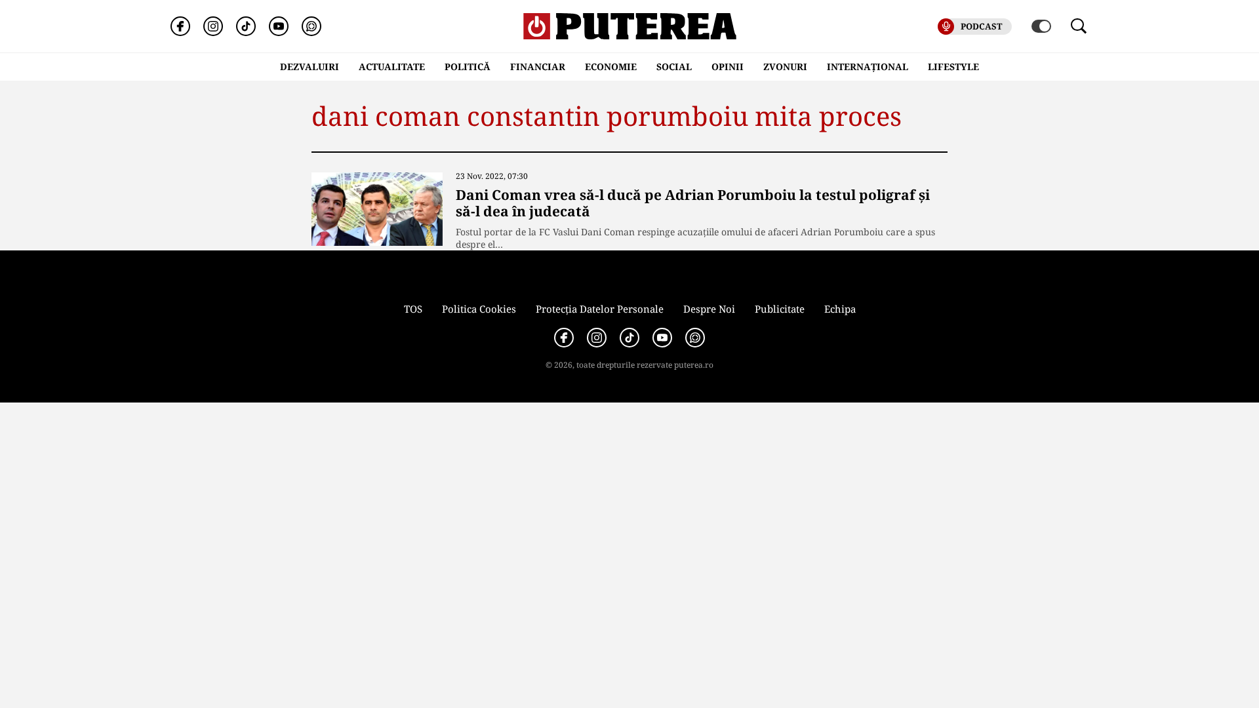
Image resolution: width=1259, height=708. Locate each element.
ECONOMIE (611, 66)
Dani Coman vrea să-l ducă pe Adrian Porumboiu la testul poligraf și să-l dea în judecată (693, 203)
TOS (413, 309)
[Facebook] (180, 26)
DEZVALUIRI (309, 66)
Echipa (840, 309)
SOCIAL (674, 66)
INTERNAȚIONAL (867, 66)
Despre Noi (709, 309)
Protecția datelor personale (600, 309)
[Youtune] (279, 26)
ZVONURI (785, 66)
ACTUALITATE (392, 66)
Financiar (537, 66)
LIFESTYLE (953, 66)
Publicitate (780, 309)
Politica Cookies (479, 309)
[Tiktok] (246, 26)
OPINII (727, 66)
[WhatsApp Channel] (311, 26)
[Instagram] (213, 26)
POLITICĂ (467, 66)
